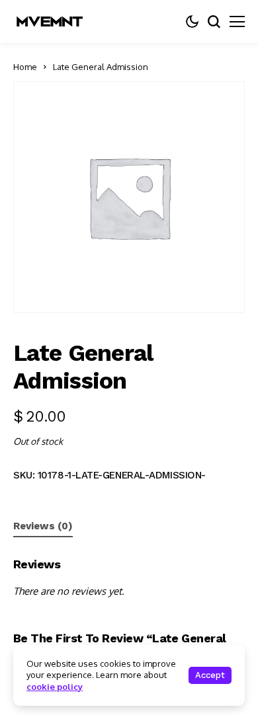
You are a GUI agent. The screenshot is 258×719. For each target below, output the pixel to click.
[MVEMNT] (49, 21)
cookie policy (54, 686)
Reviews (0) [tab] (43, 526)
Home (25, 66)
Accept (210, 675)
